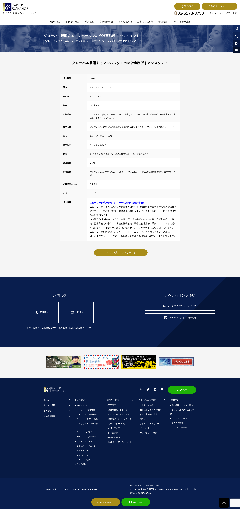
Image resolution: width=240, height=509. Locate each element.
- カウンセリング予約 (148, 433)
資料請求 (44, 312)
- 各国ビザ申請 (113, 437)
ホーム (46, 400)
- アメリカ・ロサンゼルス (86, 419)
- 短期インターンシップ (117, 424)
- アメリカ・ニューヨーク (86, 414)
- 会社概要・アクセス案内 (181, 405)
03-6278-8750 (191, 13)
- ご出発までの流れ (147, 405)
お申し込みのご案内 (147, 400)
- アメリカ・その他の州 (85, 410)
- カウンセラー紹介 (178, 418)
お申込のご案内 (145, 21)
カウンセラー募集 (182, 21)
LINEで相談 (182, 390)
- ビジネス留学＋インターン (119, 414)
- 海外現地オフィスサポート (119, 442)
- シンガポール (81, 455)
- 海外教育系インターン (117, 410)
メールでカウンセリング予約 (182, 306)
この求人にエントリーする (122, 252)
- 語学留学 (111, 405)
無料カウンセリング (107, 502)
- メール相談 (144, 428)
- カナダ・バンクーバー (85, 437)
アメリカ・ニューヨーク (66, 41)
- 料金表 (142, 419)
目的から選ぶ (72, 21)
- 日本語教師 (112, 433)
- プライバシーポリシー (149, 424)
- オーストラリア (82, 450)
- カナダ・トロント (83, 441)
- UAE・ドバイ (81, 405)
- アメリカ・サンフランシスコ (87, 426)
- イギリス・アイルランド (86, 446)
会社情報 (162, 21)
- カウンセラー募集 (178, 427)
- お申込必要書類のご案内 (150, 410)
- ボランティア (113, 428)
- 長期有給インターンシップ (119, 419)
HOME (47, 41)
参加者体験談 (106, 21)
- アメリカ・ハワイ (83, 432)
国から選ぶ (55, 21)
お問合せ (79, 312)
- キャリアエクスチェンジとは (182, 412)
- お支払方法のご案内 (148, 414)
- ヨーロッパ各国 (82, 459)
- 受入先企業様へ (177, 423)
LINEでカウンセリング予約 (182, 317)
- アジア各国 (80, 464)
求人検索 (89, 21)
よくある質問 (125, 21)
